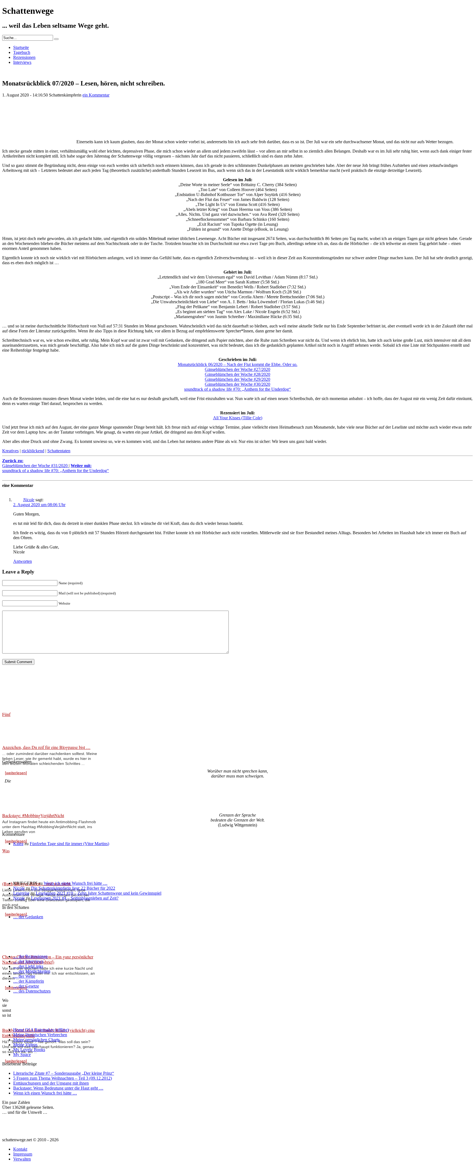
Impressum (22, 1154)
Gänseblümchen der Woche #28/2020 (237, 374)
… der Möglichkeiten (31, 971)
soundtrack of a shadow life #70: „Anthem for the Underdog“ (237, 389)
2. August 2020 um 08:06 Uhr (39, 504)
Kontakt (20, 1149)
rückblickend (33, 450)
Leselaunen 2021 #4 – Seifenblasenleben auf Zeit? (74, 898)
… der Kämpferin (28, 981)
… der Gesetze (26, 986)
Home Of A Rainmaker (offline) (41, 1029)
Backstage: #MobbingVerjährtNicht (33, 815)
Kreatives (10, 450)
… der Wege (24, 976)
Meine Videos (25, 1044)
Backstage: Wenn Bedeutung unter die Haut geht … (58, 1088)
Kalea (18, 843)
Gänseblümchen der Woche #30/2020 (237, 384)
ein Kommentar (95, 95)
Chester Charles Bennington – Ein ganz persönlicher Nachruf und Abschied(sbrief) (47, 959)
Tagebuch (21, 52)
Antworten (22, 561)
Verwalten (22, 1159)
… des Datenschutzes (32, 991)
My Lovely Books (29, 1049)
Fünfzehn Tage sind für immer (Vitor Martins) (69, 843)
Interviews (22, 62)
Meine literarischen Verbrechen (40, 1034)
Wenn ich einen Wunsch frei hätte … (75, 883)
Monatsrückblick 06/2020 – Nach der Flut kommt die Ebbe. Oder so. (237, 364)
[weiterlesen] (16, 773)
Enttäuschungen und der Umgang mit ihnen (51, 1083)
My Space (22, 1054)
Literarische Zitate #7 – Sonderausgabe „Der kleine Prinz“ (63, 1073)
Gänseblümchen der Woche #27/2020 (237, 369)
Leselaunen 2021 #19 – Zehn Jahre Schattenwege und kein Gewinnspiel (98, 893)
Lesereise (21, 893)
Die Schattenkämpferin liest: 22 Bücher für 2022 (73, 888)
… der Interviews (28, 961)
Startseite (21, 47)
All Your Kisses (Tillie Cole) (237, 417)
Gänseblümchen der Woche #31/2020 (35, 463)
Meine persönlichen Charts (36, 1039)
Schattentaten (58, 450)
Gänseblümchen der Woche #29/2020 (237, 379)
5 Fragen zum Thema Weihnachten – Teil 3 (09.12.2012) (62, 1078)
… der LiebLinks (28, 966)
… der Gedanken (28, 916)
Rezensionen (24, 57)
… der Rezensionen (30, 956)
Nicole (28, 499)
